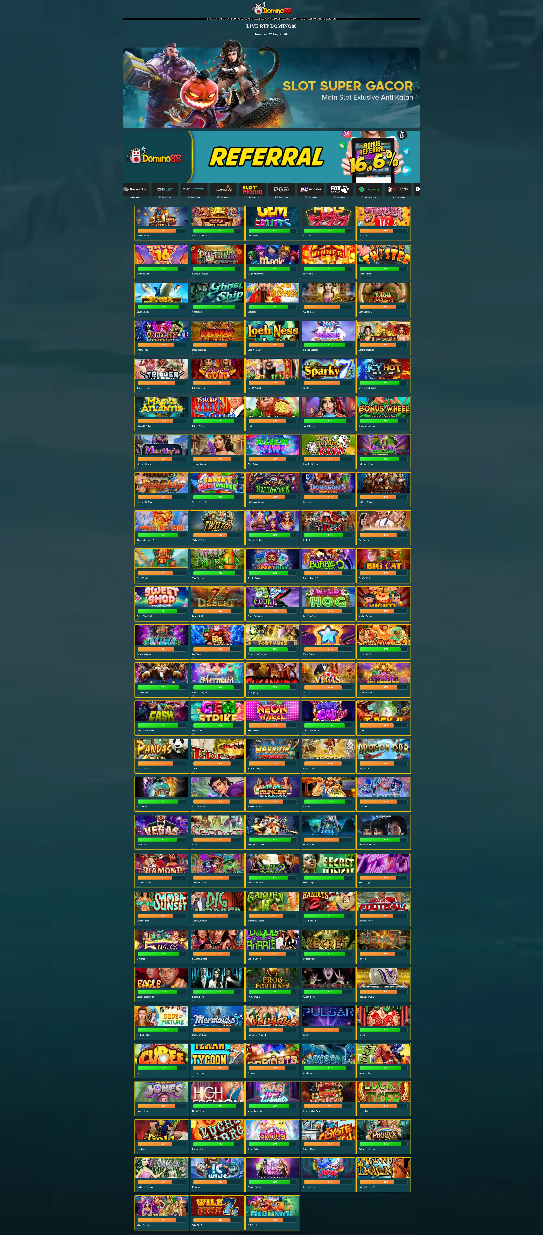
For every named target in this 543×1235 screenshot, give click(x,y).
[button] (417, 189)
